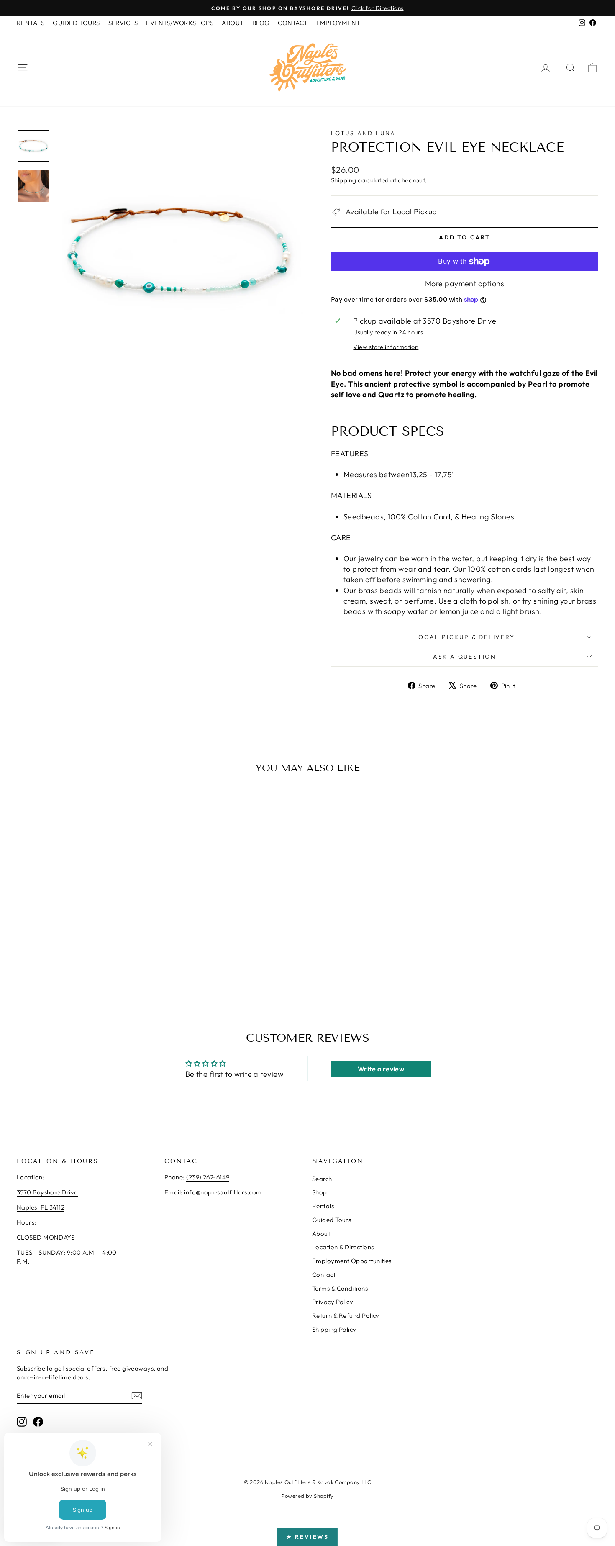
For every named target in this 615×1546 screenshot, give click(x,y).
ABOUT (232, 23)
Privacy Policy (332, 1302)
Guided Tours (331, 1220)
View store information (385, 347)
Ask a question (464, 656)
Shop (319, 1192)
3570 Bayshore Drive (47, 1192)
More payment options (464, 283)
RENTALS (30, 23)
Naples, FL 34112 (40, 1207)
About (321, 1234)
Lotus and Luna (363, 133)
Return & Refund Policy (345, 1316)
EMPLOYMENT (338, 23)
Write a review (381, 1069)
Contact (324, 1275)
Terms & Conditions (340, 1288)
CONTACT (293, 23)
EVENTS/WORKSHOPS (179, 23)
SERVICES (123, 23)
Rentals (323, 1206)
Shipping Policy (334, 1329)
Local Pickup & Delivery (464, 637)
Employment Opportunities (352, 1261)
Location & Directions (343, 1247)
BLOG (261, 23)
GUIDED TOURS (76, 23)
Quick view (86, 923)
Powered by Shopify (307, 1495)
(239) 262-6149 (207, 1177)
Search (322, 1179)
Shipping (343, 180)
